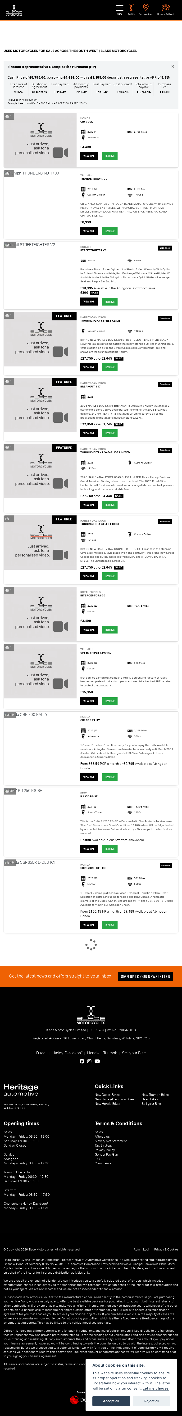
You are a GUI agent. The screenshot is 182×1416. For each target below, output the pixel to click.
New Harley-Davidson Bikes (115, 1099)
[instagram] (90, 1061)
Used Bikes (150, 1099)
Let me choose (155, 1388)
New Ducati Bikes (107, 1094)
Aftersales (102, 1136)
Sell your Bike (134, 1053)
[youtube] (98, 1061)
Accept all (111, 1401)
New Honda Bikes (107, 1103)
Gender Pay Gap (106, 1154)
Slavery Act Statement (111, 1141)
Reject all (151, 1401)
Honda (93, 1053)
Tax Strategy (104, 1145)
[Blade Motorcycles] (14, 10)
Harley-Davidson (67, 1052)
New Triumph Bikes (155, 1094)
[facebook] (83, 1061)
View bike (89, 156)
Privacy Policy (105, 1150)
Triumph (110, 1053)
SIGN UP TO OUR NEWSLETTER (145, 976)
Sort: (11, 29)
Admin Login (142, 1249)
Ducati (41, 1053)
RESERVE (109, 155)
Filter (168, 28)
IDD (97, 1159)
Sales (99, 1132)
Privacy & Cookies (166, 1249)
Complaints (103, 1163)
